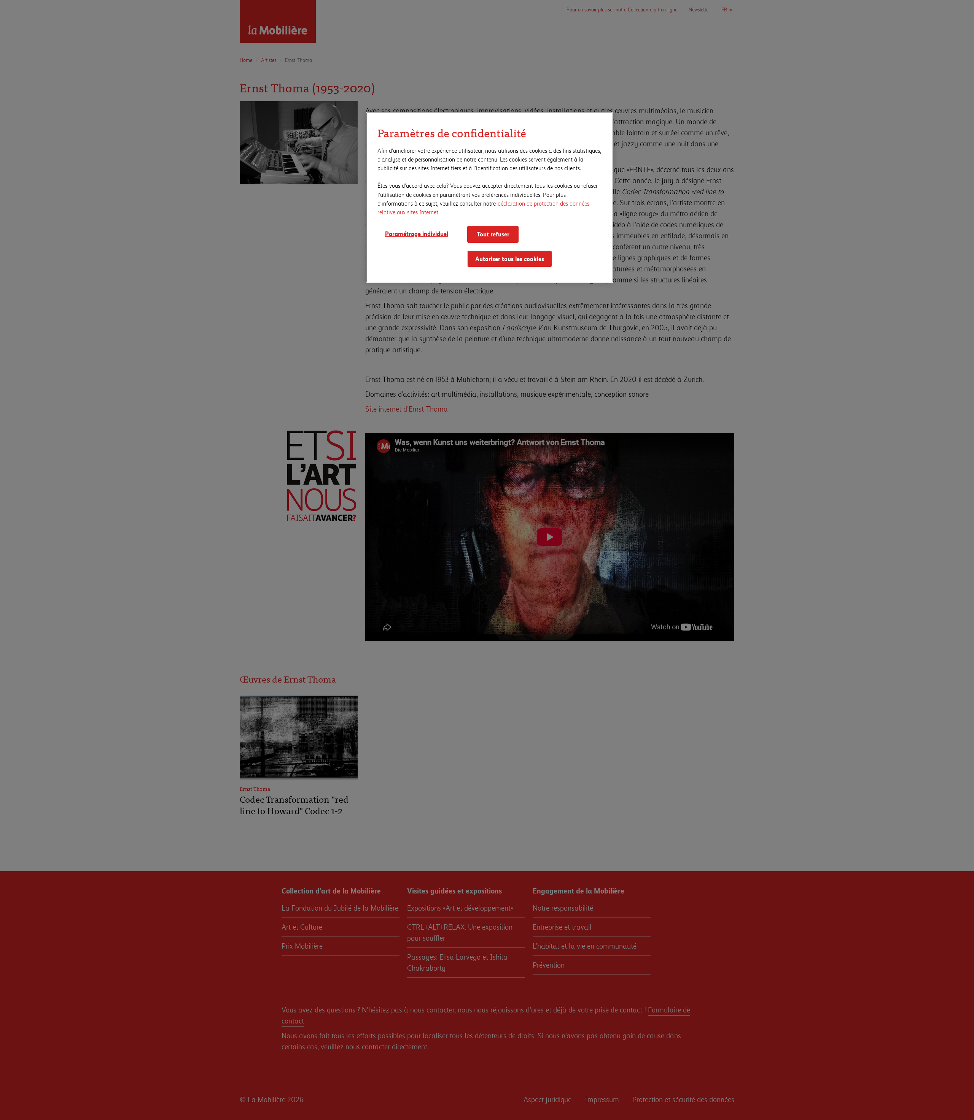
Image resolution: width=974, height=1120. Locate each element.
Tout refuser (493, 234)
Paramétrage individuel (416, 233)
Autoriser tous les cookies (509, 258)
